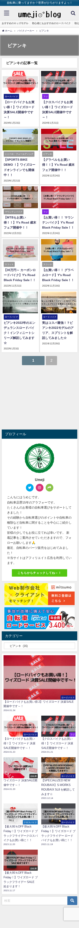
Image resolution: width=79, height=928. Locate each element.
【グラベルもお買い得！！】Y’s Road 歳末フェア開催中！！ (58, 164)
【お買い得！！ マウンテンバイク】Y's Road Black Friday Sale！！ (58, 222)
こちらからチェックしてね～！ (39, 572)
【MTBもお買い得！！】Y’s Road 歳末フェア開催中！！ (20, 222)
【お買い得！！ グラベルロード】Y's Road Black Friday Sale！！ (58, 275)
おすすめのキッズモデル (15, 23)
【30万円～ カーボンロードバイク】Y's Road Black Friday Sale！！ (20, 275)
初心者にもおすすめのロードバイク (51, 23)
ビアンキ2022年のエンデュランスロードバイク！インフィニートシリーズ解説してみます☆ (19, 332)
